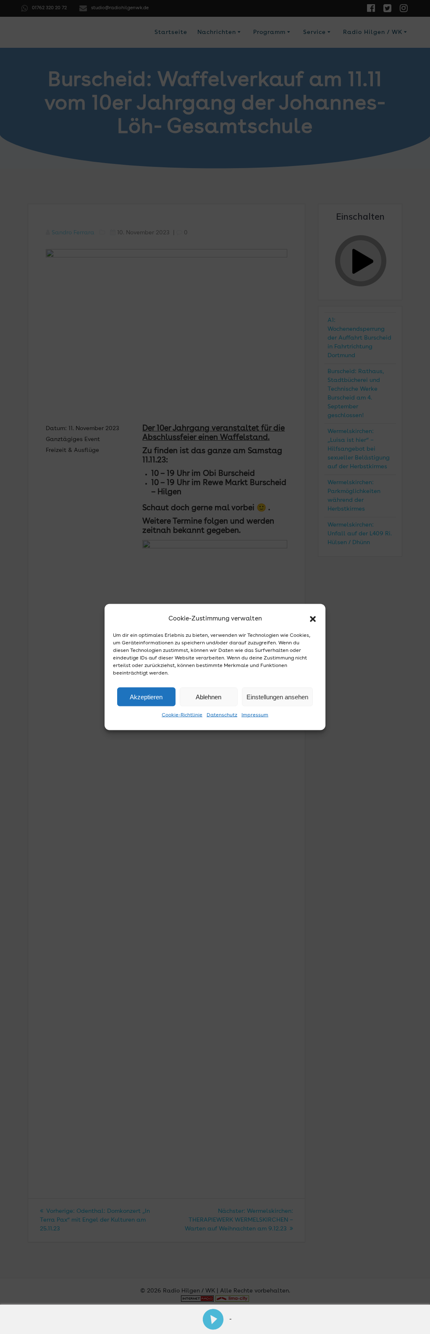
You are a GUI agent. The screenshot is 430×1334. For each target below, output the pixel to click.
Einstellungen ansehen (277, 696)
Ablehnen (208, 696)
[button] (313, 619)
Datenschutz (222, 715)
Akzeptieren (146, 696)
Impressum (254, 715)
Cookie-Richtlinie (182, 715)
